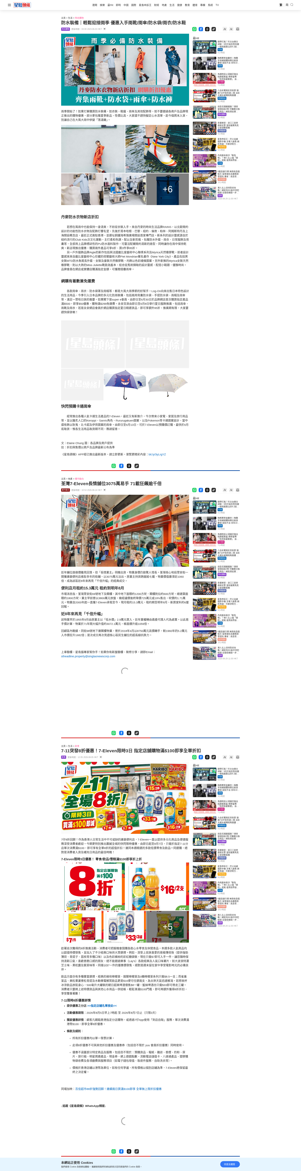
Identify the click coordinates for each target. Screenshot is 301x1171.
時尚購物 (79, 18)
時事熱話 (222, 98)
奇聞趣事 (222, 131)
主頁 (63, 18)
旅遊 (220, 196)
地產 (70, 478)
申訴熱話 (222, 147)
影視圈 (221, 82)
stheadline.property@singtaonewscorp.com (88, 656)
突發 (220, 66)
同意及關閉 (229, 1164)
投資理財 (222, 179)
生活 (70, 18)
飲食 (77, 746)
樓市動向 (79, 478)
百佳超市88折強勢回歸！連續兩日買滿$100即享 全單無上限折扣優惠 (118, 1089)
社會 (220, 49)
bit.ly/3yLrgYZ (157, 454)
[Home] (22, 4)
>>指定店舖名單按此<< (102, 1005)
